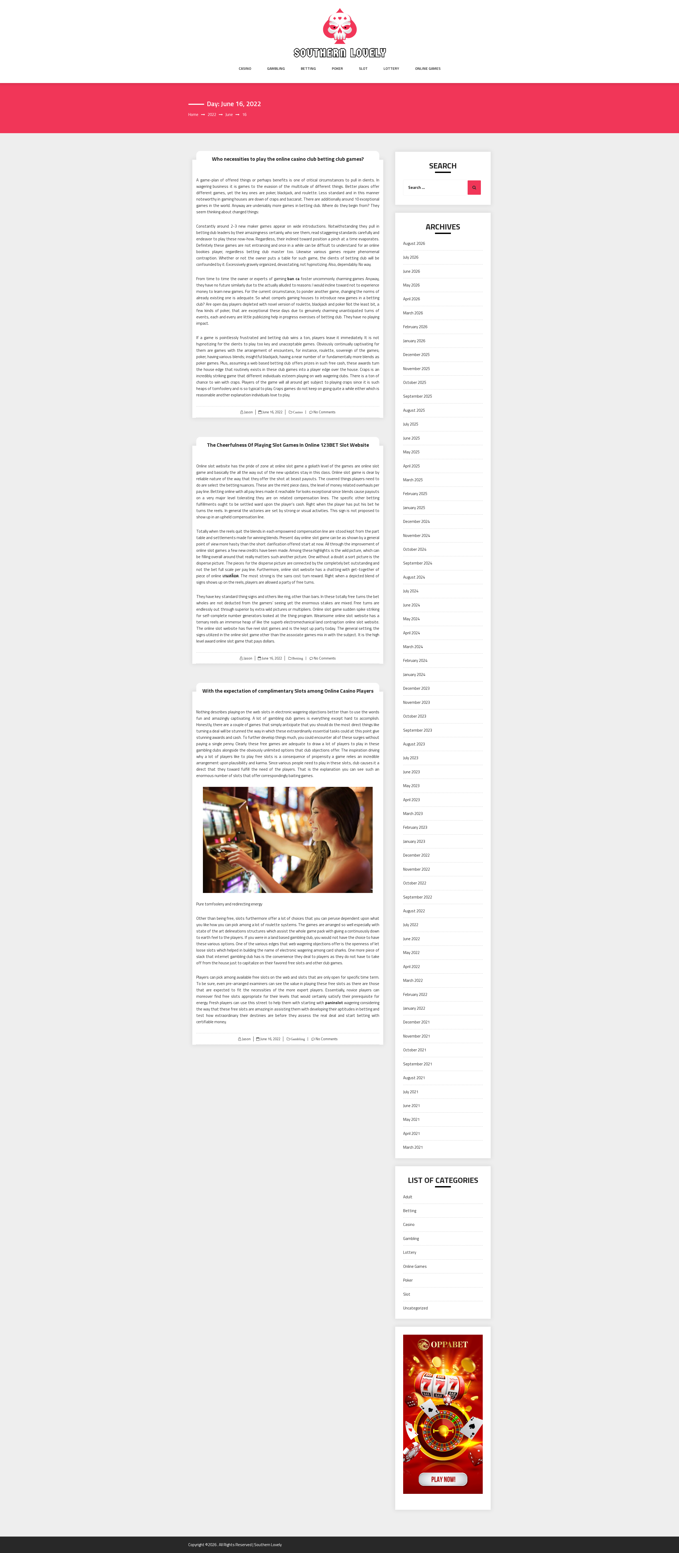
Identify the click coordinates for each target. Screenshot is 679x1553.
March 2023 (413, 813)
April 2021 (411, 1133)
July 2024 (410, 591)
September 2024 (417, 563)
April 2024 (411, 633)
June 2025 (411, 438)
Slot (363, 68)
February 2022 (415, 994)
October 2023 (414, 716)
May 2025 (411, 452)
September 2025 (417, 396)
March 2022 (413, 980)
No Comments (325, 412)
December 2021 (416, 1022)
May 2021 (411, 1119)
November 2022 (416, 869)
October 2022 (414, 883)
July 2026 (410, 257)
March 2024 (413, 647)
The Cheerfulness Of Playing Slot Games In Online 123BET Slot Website (288, 445)
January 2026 (414, 341)
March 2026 (413, 313)
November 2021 (416, 1036)
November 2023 (416, 702)
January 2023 (414, 841)
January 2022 (414, 1008)
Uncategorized (415, 1308)
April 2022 (411, 967)
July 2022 (410, 925)
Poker (337, 68)
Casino (245, 68)
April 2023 (411, 800)
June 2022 (411, 939)
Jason (248, 412)
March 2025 (413, 480)
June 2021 (411, 1106)
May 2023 (411, 786)
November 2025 (416, 369)
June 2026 (411, 271)
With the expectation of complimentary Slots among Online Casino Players (287, 691)
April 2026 (411, 299)
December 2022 (416, 855)
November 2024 (416, 535)
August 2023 (414, 744)
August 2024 (414, 577)
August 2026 (414, 243)
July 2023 (410, 758)
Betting (308, 68)
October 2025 (414, 382)
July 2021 (410, 1092)
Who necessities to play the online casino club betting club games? (288, 159)
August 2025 (414, 410)
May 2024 (411, 619)
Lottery (391, 68)
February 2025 (415, 494)
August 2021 (414, 1078)
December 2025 (416, 355)
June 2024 (411, 605)
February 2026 (415, 327)
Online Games (428, 68)
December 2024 (416, 521)
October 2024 (414, 549)
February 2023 (415, 827)
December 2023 (416, 688)
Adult (407, 1197)
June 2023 (411, 772)
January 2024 (414, 674)
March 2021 (413, 1147)
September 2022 (417, 897)
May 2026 (411, 285)
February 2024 (415, 660)
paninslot (334, 1003)
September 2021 (417, 1064)
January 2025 (414, 508)
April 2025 (411, 466)
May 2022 (411, 952)
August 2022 (414, 911)
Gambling (276, 68)
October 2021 (414, 1050)
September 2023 (417, 730)
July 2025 (410, 424)
